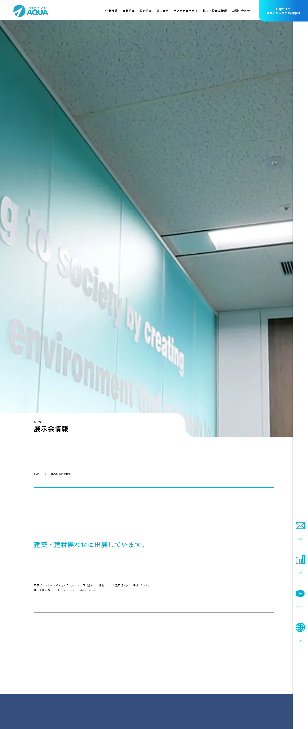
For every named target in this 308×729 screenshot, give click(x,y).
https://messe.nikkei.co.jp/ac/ (77, 590)
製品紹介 (145, 11)
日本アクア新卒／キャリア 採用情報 (283, 11)
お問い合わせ (241, 11)
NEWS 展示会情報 (61, 473)
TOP (36, 473)
